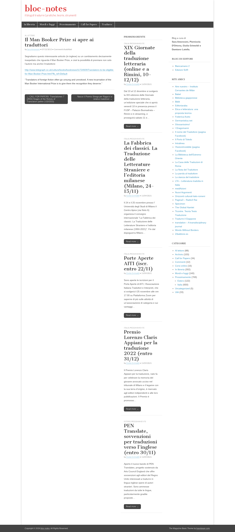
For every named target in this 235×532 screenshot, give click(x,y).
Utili (177, 292)
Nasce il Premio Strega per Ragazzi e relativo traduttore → (94, 97)
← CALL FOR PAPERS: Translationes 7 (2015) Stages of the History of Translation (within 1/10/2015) (45, 99)
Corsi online (181, 265)
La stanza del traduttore (187, 177)
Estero (127, 421)
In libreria (29, 24)
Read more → (132, 126)
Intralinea (179, 143)
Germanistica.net (183, 120)
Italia (126, 43)
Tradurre (107, 24)
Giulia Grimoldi (132, 84)
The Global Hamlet (184, 207)
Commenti (180, 262)
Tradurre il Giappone (185, 218)
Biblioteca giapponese (186, 98)
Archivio (179, 254)
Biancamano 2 (182, 66)
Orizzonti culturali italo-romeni (190, 196)
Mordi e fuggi (47, 24)
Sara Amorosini (33, 49)
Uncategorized (182, 288)
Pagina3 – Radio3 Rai (186, 200)
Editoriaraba (181, 105)
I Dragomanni (182, 128)
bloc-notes (46, 8)
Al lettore (30, 35)
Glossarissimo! (182, 124)
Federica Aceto (182, 116)
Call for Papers (89, 24)
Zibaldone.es (181, 234)
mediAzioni (180, 188)
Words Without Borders (187, 230)
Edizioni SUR (181, 70)
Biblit (177, 101)
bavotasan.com (203, 528)
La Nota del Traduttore (186, 169)
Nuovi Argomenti (183, 192)
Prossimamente (68, 24)
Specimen (180, 203)
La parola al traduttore (186, 173)
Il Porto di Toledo (183, 139)
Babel (178, 94)
